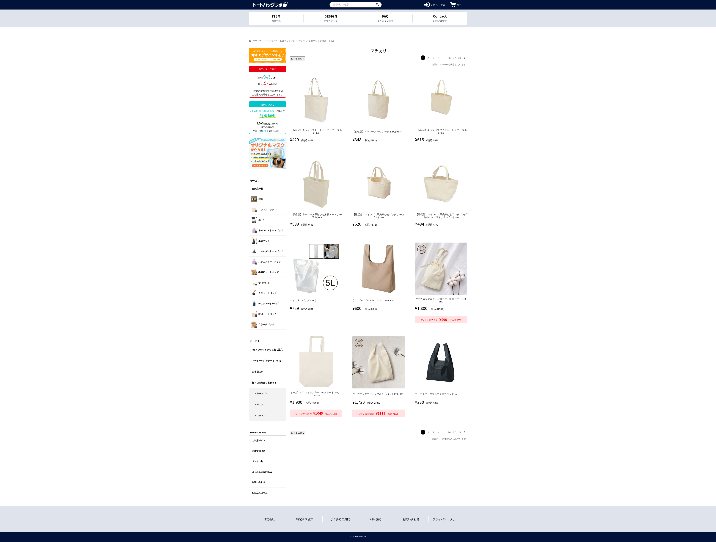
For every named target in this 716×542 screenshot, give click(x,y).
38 (459, 58)
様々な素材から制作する (264, 382)
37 (454, 58)
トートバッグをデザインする (266, 360)
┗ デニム (258, 404)
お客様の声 (257, 371)
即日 (260, 83)
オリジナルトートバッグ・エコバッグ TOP (274, 40)
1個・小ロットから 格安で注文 (267, 349)
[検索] (377, 4)
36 (449, 58)
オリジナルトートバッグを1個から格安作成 (271, 5)
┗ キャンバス (261, 393)
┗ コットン (260, 415)
